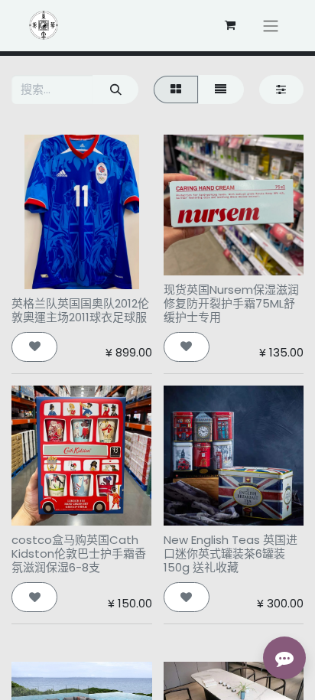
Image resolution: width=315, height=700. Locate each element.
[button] (34, 347)
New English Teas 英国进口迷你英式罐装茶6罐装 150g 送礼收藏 (230, 553)
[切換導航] (270, 26)
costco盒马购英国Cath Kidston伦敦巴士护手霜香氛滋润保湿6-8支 (78, 553)
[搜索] (115, 90)
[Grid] (175, 90)
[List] (221, 90)
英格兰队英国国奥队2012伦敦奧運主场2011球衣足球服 (80, 310)
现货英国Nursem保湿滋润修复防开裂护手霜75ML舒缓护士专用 (231, 303)
